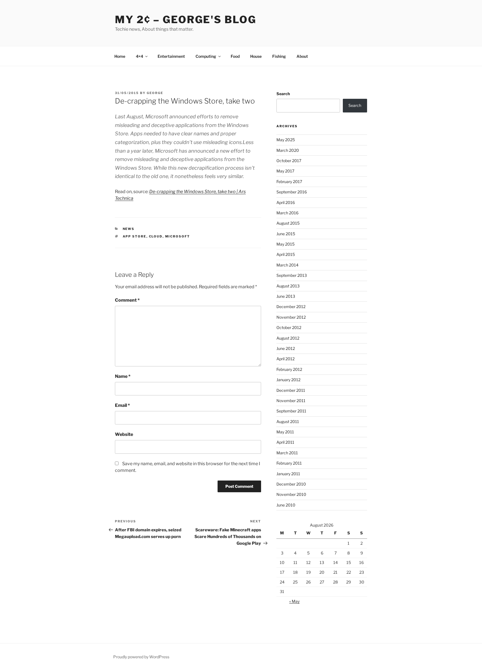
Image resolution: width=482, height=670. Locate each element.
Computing (206, 56)
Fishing (279, 56)
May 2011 (285, 431)
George (155, 93)
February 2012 (289, 369)
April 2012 (285, 358)
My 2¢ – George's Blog (185, 19)
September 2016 (291, 191)
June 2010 (285, 505)
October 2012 (288, 327)
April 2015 (285, 254)
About (302, 56)
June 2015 (285, 233)
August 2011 (287, 421)
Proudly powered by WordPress (141, 656)
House (256, 56)
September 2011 (291, 411)
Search (283, 93)
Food (235, 56)
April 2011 (285, 442)
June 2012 (285, 348)
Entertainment (171, 56)
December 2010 (291, 484)
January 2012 (288, 379)
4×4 (139, 56)
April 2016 (285, 202)
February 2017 (289, 181)
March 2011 (287, 452)
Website (124, 434)
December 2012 (290, 306)
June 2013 (285, 296)
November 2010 (291, 494)
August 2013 (288, 286)
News (129, 229)
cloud (156, 236)
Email (122, 405)
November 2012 (291, 317)
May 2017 (285, 171)
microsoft (177, 236)
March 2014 (287, 265)
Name (123, 376)
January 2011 (288, 473)
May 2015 (285, 244)
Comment (127, 300)
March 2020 (287, 150)
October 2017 (288, 160)
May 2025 (285, 139)
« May (294, 601)
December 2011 (290, 390)
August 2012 (287, 338)
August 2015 (288, 223)
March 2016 (287, 212)
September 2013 (291, 275)
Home (119, 56)
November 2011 (290, 400)
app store (134, 236)
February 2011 (289, 463)
